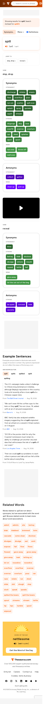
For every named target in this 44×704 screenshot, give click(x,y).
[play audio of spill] (6, 46)
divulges (7, 541)
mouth (29, 262)
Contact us (27, 672)
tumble (20, 606)
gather (20, 177)
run (8, 134)
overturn (31, 129)
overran (30, 568)
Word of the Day (21, 635)
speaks (24, 590)
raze (6, 579)
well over (11, 155)
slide (6, 584)
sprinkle (28, 108)
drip (20, 124)
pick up (21, 187)
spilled (22, 374)
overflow (18, 98)
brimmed (26, 530)
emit (33, 541)
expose (7, 547)
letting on (27, 557)
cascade (7, 536)
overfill (10, 129)
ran (34, 573)
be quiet (10, 304)
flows (30, 547)
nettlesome (21, 639)
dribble (22, 92)
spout (6, 600)
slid (13, 584)
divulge (10, 262)
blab (18, 256)
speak (14, 590)
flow (9, 98)
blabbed (15, 530)
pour (28, 98)
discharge (11, 92)
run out (10, 103)
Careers (17, 672)
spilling (7, 378)
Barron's (10, 412)
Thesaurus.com (8, 3)
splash (10, 108)
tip (5, 606)
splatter (24, 134)
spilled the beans (11, 595)
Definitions (33, 32)
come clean (20, 536)
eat (26, 541)
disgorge (11, 124)
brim (35, 530)
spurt (9, 140)
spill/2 (17, 24)
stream (19, 114)
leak (18, 557)
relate (14, 579)
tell (26, 267)
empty (32, 92)
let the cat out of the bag (18, 282)
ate (23, 525)
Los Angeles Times (13, 448)
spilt (30, 374)
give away (11, 277)
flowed (7, 552)
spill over (31, 103)
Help (37, 672)
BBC (8, 429)
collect (10, 177)
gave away (18, 552)
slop (29, 584)
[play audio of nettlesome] (15, 643)
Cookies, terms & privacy (21, 676)
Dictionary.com (40, 3)
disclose (27, 256)
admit (6, 525)
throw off (22, 150)
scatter (20, 103)
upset (17, 140)
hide (30, 304)
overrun (20, 129)
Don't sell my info (21, 686)
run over (10, 150)
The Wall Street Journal (15, 398)
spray (18, 108)
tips (11, 606)
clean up (10, 187)
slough (21, 584)
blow (9, 247)
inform (20, 262)
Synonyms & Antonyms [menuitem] (10, 32)
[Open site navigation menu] (4, 3)
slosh (6, 590)
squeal (10, 267)
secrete (10, 310)
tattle (18, 267)
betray (10, 256)
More (20, 32)
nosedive (17, 563)
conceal (21, 304)
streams (16, 600)
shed (16, 134)
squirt (9, 114)
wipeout (7, 611)
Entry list (7, 672)
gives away (31, 552)
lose (27, 124)
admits (16, 525)
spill (5, 374)
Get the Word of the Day (21, 650)
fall (15, 547)
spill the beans (28, 595)
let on (6, 563)
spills (13, 374)
